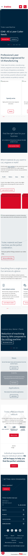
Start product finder (14, 146)
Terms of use (20, 535)
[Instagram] (8, 530)
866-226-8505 (23, 505)
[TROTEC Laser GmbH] (7, 7)
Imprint (12, 535)
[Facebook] (16, 530)
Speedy (10, 111)
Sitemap (21, 542)
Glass (16, 177)
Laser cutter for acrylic (7, 190)
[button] (2, 553)
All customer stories (7, 342)
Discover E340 (5, 39)
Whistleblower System (10, 542)
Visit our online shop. (8, 258)
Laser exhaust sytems (8, 302)
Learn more (14, 368)
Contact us (14, 39)
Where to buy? (14, 435)
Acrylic (4, 177)
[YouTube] (20, 530)
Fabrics (10, 177)
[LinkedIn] (12, 530)
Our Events (14, 382)
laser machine (11, 166)
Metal (22, 177)
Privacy (6, 535)
